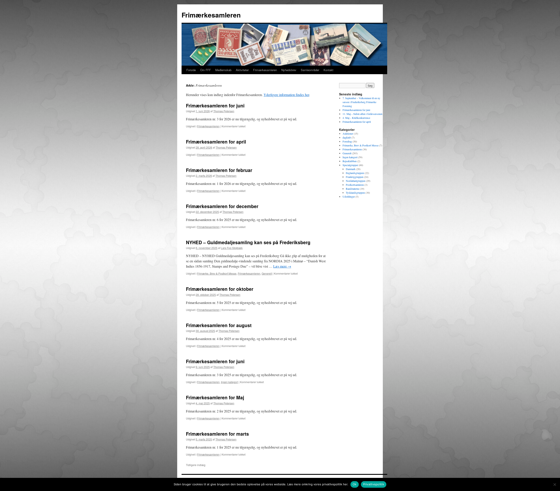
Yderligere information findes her (286, 94)
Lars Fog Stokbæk (232, 248)
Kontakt (328, 70)
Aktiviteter (242, 70)
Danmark (350, 169)
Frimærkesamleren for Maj (215, 397)
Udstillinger (349, 196)
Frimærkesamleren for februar (219, 170)
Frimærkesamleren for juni (215, 105)
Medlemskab (223, 70)
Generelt (267, 273)
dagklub (347, 137)
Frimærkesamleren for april (216, 141)
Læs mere (282, 266)
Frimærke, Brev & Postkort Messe (216, 273)
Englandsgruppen (355, 173)
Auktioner (348, 133)
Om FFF (205, 70)
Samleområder (310, 70)
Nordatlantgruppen (355, 180)
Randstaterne (352, 188)
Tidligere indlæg (195, 465)
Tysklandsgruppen (355, 192)
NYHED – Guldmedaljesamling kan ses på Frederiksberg (248, 242)
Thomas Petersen (223, 111)
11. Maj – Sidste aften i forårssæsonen (362, 114)
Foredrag (347, 141)
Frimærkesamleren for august (219, 325)
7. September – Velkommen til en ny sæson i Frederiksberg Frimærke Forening (361, 102)
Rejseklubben (350, 161)
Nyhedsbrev (288, 70)
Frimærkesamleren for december (222, 206)
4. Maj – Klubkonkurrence (356, 117)
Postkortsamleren (355, 184)
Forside (191, 70)
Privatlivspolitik (373, 484)
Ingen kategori (229, 382)
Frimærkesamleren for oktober (219, 289)
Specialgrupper (350, 165)
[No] (554, 484)
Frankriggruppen (354, 177)
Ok (355, 484)
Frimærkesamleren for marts (217, 433)
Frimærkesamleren (211, 14)
